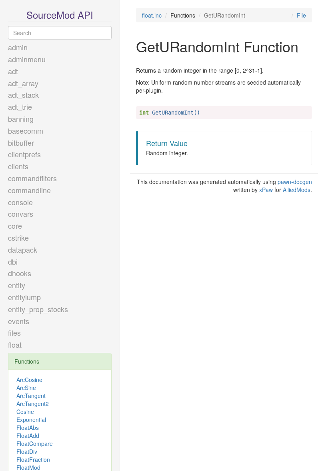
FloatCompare (34, 443)
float (15, 344)
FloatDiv (26, 451)
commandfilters (32, 178)
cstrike (18, 237)
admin (18, 47)
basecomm (25, 130)
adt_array (23, 83)
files (14, 332)
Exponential (31, 420)
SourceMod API (59, 15)
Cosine (25, 412)
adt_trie (20, 106)
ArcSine (26, 388)
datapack (22, 249)
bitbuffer (21, 142)
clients (18, 166)
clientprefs (24, 154)
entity (16, 285)
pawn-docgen (295, 182)
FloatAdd (27, 435)
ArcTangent (31, 396)
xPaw (266, 190)
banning (21, 118)
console (20, 202)
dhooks (19, 273)
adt (13, 71)
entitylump (24, 297)
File (301, 15)
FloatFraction (33, 459)
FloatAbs (27, 427)
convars (20, 213)
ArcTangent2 (32, 404)
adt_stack (23, 94)
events (18, 321)
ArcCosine (29, 380)
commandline (29, 190)
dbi (13, 261)
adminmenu (27, 59)
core (15, 225)
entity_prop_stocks (38, 309)
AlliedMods (296, 190)
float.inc (152, 15)
